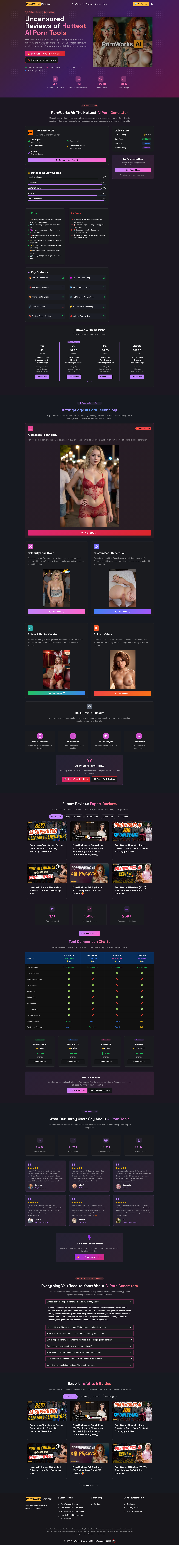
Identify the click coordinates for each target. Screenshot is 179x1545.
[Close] (115, 749)
